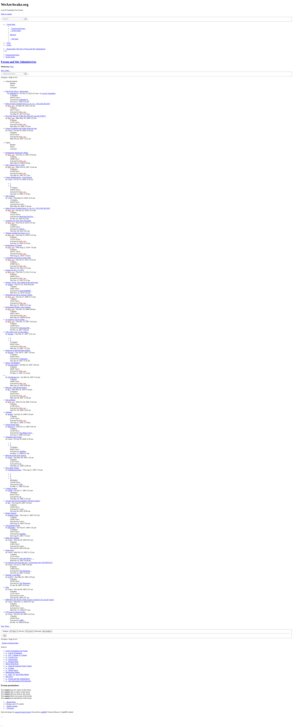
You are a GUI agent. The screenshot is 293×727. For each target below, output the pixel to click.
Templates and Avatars (13, 437)
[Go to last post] (29, 100)
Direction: (38, 631)
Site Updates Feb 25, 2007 (15, 165)
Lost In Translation (49, 93)
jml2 (21, 484)
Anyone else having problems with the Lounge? (22, 501)
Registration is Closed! (13, 245)
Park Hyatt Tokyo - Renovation (16, 91)
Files (7, 587)
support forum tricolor (23, 712)
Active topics (10, 57)
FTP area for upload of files (15, 612)
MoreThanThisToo (26, 217)
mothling (22, 451)
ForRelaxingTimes (14, 470)
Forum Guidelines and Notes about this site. (21, 128)
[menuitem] (17, 29)
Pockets (10, 334)
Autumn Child (13, 515)
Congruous (23, 359)
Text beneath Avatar (12, 526)
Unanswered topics (12, 55)
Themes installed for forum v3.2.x (17, 233)
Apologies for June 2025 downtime (18, 221)
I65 (9, 390)
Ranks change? (10, 513)
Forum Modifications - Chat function (18, 177)
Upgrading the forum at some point (18, 258)
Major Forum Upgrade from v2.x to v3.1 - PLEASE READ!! (27, 104)
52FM (10, 490)
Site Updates (10, 196)
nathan (10, 285)
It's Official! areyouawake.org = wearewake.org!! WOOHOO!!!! (29, 563)
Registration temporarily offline (16, 153)
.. (5, 375)
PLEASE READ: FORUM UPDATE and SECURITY (25, 116)
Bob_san (11, 106)
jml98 (21, 620)
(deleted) (8, 412)
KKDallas (11, 528)
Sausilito (22, 534)
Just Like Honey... (26, 558)
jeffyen (21, 229)
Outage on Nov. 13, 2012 (14, 270)
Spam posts (9, 550)
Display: (6, 631)
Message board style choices (15, 455)
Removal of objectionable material (17, 350)
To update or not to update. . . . (16, 320)
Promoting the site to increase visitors (18, 295)
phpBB (43, 712)
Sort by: (22, 631)
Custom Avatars (11, 488)
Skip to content (6, 14)
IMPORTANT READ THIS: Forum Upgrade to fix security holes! (29, 600)
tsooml (10, 414)
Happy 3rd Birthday (12, 363)
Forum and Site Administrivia (18, 61)
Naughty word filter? (13, 575)
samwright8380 (25, 291)
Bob (12, 67)
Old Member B (13, 377)
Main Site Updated (12, 538)
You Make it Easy (25, 433)
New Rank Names (12, 468)
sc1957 (10, 577)
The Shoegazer (24, 571)
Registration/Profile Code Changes (18, 307)
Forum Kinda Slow (12, 425)
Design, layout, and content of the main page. (21, 282)
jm (20, 464)
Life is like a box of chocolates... (17, 332)
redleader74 (14, 93)
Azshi (10, 458)
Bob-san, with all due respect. (16, 388)
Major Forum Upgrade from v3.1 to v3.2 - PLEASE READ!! (27, 208)
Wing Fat (11, 427)
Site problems (10, 400)
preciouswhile (24, 328)
